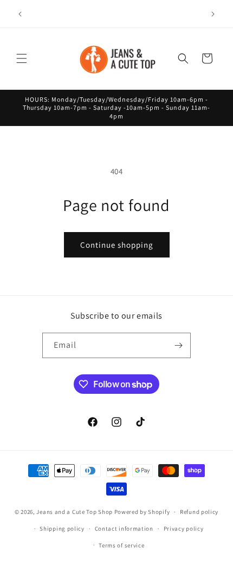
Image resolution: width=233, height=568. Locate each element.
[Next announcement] (213, 14)
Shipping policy (62, 528)
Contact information (124, 528)
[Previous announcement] (20, 14)
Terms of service (121, 545)
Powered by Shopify (142, 512)
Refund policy (199, 512)
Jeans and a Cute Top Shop (74, 512)
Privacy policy (184, 528)
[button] (22, 58)
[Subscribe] (178, 345)
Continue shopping (116, 245)
